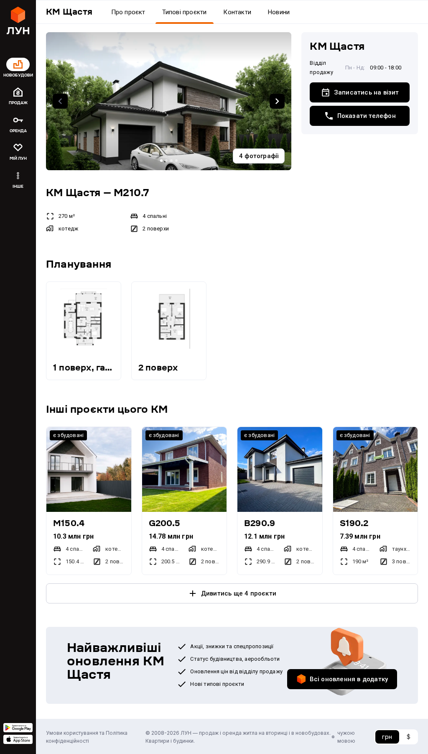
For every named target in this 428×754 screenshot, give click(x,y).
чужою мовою (346, 737)
